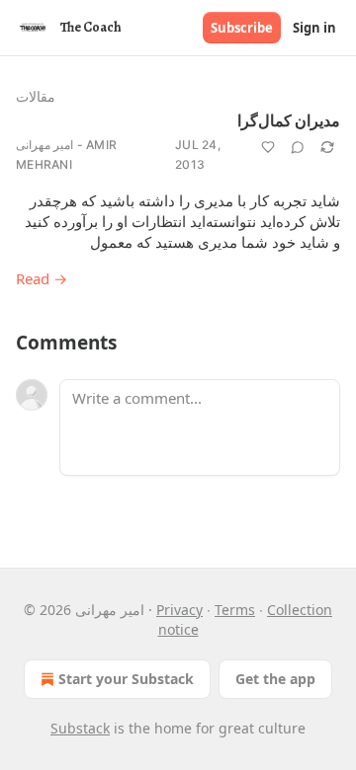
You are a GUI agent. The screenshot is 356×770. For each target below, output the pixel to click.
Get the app (275, 678)
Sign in (314, 28)
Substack (80, 728)
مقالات (35, 96)
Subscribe (242, 28)
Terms (235, 609)
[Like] (268, 147)
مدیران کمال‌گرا (288, 121)
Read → (41, 278)
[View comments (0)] (298, 147)
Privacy (179, 609)
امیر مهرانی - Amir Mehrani (66, 154)
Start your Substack (126, 678)
